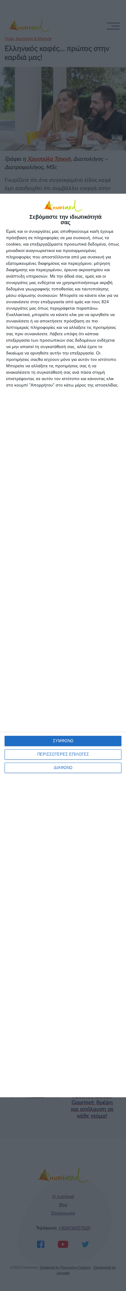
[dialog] (63, 645)
